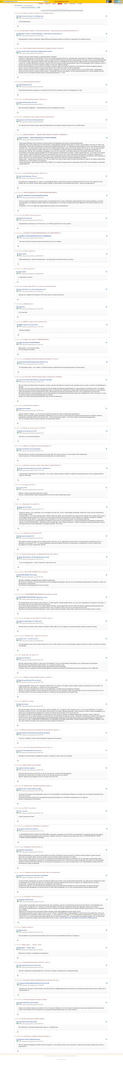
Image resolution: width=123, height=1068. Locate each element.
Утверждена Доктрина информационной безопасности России (40, 980)
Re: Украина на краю (21, 930)
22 (76, 10)
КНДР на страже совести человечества (34, 321)
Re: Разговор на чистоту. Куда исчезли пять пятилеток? (30, 119)
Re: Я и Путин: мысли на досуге (24, 218)
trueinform (21, 376)
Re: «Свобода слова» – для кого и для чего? (27, 638)
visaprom (21, 233)
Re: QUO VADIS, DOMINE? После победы (26, 575)
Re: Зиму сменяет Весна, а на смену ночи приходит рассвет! (31, 289)
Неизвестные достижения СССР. (33, 533)
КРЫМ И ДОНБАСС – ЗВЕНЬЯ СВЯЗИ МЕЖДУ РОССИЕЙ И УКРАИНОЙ (45, 134)
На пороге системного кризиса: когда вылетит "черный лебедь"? (41, 465)
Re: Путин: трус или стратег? (23, 658)
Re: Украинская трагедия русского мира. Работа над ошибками (32, 875)
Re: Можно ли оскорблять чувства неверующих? (28, 448)
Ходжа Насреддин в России (31, 81)
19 (70, 10)
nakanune (21, 465)
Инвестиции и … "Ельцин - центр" (32, 944)
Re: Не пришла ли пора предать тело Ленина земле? (29, 621)
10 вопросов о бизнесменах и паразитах (35, 826)
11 (55, 10)
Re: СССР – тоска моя (21, 811)
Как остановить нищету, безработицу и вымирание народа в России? (43, 48)
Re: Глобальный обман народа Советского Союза (28, 965)
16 (64, 10)
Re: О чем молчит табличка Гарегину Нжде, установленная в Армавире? (34, 379)
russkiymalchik (22, 872)
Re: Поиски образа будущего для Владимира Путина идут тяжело (33, 557)
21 (74, 10)
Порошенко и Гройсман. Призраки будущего (36, 1036)
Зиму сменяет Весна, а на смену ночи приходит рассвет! (40, 286)
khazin (21, 554)
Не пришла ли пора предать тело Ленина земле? (37, 618)
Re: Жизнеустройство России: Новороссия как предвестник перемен (33, 732)
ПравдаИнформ (18, 5)
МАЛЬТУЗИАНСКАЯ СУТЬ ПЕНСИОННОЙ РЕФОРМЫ (39, 192)
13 (59, 10)
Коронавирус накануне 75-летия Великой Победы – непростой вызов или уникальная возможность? (49, 30)
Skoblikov (21, 13)
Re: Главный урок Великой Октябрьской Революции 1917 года (32, 362)
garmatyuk (21, 48)
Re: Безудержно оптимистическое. (24, 850)
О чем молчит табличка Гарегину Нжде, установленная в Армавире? (43, 376)
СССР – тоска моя (29, 808)
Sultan (20, 30)
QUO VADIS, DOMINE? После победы (35, 571)
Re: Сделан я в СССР (21, 487)
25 (82, 10)
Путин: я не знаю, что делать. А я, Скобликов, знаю (37, 13)
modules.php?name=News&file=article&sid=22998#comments (78, 918)
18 (68, 10)
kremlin (21, 980)
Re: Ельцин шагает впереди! (23, 408)
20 (72, 10)
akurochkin (22, 358)
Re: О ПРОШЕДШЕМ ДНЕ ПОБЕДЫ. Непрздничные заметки (31, 597)
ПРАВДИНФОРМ (61, 2)
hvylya (20, 927)
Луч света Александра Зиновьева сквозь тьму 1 (37, 747)
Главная (40, 3)
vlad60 (20, 729)
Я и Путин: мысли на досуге (31, 215)
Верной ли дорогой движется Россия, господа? (37, 677)
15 (62, 10)
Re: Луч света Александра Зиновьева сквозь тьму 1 (29, 750)
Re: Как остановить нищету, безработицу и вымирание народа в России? (34, 51)
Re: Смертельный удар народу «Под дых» (26, 102)
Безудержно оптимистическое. (32, 847)
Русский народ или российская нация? (32, 1018)
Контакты (72, 3)
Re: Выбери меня (20, 306)
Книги (66, 3)
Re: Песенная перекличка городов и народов (27, 1002)
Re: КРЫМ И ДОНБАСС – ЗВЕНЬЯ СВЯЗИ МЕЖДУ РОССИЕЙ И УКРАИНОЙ (36, 137)
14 (61, 10)
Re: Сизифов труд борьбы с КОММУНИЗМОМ (28, 342)
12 (57, 10)
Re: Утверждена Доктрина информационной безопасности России (33, 983)
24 (80, 10)
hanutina (21, 428)
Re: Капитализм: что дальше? (24, 507)
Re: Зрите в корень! (21, 254)
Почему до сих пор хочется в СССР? (33, 428)
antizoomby (21, 533)
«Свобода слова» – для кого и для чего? (35, 635)
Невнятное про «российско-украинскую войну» (37, 785)
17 (66, 10)
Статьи (60, 3)
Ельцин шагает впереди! (31, 405)
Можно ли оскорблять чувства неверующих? (36, 445)
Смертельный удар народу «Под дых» (35, 99)
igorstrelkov (21, 785)
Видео (54, 3)
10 (53, 10)
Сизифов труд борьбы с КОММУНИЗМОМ (35, 339)
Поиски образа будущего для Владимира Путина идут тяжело (39, 554)
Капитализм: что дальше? (30, 504)
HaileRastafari (21, 571)
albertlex (20, 701)
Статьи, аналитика (28, 5)
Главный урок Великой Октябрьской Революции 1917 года (40, 359)
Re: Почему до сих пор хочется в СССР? (27, 431)
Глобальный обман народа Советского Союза (35, 962)
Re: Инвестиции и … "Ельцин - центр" (25, 947)
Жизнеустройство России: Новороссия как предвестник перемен (40, 729)
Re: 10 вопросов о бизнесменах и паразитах (27, 829)
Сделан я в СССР (29, 484)
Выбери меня (28, 303)
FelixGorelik (21, 99)
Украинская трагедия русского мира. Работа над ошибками (41, 872)
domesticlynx (21, 594)
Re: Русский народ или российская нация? (26, 1021)
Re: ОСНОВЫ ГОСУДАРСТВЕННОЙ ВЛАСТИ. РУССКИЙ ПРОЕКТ (34, 236)
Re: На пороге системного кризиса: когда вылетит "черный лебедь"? (34, 468)
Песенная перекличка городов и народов (35, 999)
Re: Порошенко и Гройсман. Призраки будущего (28, 1039)
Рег (76, 1)
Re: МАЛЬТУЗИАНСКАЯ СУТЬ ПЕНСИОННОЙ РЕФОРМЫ (32, 195)
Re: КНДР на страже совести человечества (27, 324)
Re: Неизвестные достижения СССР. (25, 536)
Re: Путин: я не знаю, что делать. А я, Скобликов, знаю (29, 16)
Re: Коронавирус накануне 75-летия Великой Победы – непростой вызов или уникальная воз (39, 33)
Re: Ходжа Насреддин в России (24, 84)
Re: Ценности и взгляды (22, 704)
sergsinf (20, 765)
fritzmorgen (22, 825)
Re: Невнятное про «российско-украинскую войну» (29, 788)
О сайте (79, 3)
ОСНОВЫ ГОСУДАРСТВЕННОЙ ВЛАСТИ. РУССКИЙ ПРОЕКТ (41, 233)
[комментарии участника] (20, 18)
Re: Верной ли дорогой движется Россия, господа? (28, 680)
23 (78, 10)
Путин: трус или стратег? (29, 654)
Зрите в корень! (29, 251)
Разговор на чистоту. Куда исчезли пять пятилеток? (38, 116)
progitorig (22, 134)
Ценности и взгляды (28, 701)
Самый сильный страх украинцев (31, 765)
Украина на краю (26, 927)
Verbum (21, 504)
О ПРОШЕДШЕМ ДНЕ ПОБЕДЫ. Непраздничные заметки (41, 594)
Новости (47, 3)
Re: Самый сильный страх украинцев (25, 768)
